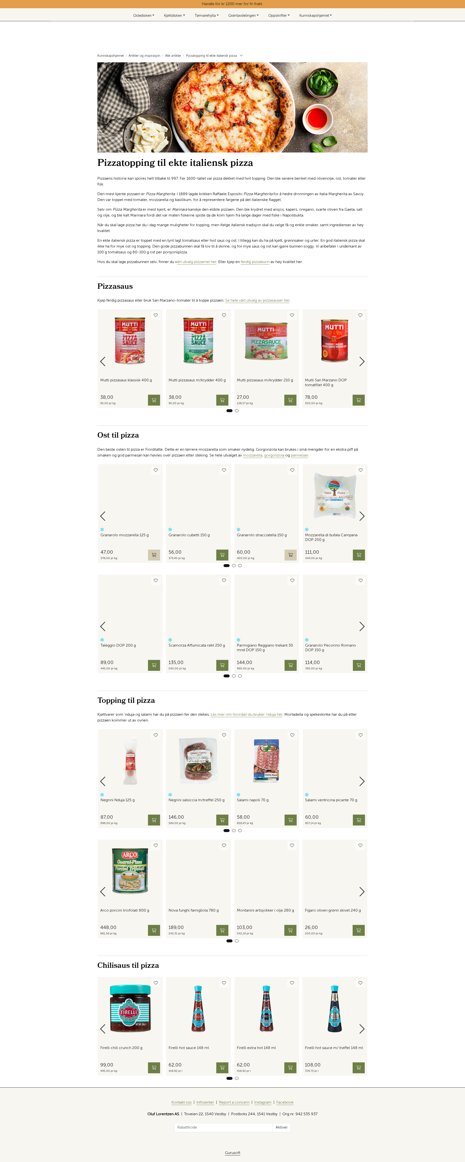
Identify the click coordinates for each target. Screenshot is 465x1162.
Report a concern (234, 1103)
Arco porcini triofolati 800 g (124, 911)
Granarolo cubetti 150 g (189, 535)
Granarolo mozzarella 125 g (125, 535)
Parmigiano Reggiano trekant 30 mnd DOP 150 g (265, 648)
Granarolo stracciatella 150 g (262, 535)
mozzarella (252, 455)
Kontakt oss (181, 1103)
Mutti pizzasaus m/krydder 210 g (265, 380)
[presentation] (103, 362)
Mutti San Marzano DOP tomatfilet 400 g (326, 382)
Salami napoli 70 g (253, 800)
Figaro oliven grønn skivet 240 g (333, 911)
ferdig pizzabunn (255, 262)
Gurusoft (232, 1153)
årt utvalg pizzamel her (196, 262)
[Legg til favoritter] (156, 315)
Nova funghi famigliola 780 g (194, 911)
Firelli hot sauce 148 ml (189, 1048)
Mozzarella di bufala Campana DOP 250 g (331, 537)
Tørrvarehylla (205, 15)
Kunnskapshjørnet (314, 15)
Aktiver (282, 1128)
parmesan (299, 455)
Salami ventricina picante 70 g (331, 800)
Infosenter (205, 1103)
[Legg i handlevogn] (154, 400)
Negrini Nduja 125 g (118, 800)
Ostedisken (142, 15)
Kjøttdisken (173, 15)
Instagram (262, 1103)
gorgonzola (274, 455)
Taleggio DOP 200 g (118, 646)
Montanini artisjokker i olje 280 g (265, 911)
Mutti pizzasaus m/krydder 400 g (197, 380)
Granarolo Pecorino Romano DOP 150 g (330, 648)
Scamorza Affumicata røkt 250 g (197, 646)
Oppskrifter (277, 15)
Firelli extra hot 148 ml (256, 1048)
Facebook (285, 1103)
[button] (229, 410)
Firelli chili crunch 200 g (121, 1048)
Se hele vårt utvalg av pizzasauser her (257, 301)
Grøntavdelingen (242, 15)
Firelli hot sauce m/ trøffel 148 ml (334, 1048)
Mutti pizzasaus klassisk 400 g (126, 380)
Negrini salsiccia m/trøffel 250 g (197, 800)
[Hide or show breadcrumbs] (241, 56)
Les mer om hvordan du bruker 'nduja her (246, 715)
